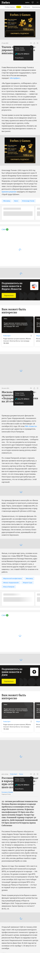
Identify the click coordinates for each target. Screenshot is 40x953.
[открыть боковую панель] (32, 2)
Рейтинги (26, 7)
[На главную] (6, 2)
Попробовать (19, 58)
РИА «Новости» (31, 426)
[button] (37, 2)
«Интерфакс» (15, 78)
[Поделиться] (34, 43)
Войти (27, 2)
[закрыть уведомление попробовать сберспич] (31, 49)
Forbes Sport (6, 336)
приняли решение (9, 191)
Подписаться (8, 295)
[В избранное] (37, 43)
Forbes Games (12, 7)
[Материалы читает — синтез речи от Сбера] (31, 43)
